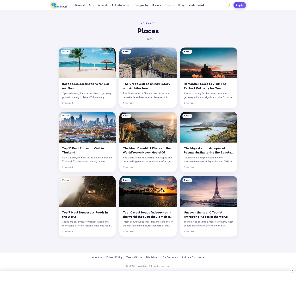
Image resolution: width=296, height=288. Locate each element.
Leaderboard (196, 5)
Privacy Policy (114, 257)
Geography (141, 5)
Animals (103, 5)
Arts (91, 5)
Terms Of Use (134, 257)
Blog (181, 5)
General (80, 5)
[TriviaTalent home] (58, 5)
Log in (239, 5)
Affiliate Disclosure (193, 257)
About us (97, 257)
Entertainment (121, 5)
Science (169, 5)
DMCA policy (170, 257)
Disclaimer (152, 257)
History (156, 5)
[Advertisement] (148, 279)
